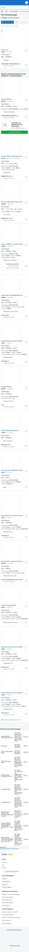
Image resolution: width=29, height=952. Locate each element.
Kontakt (4, 867)
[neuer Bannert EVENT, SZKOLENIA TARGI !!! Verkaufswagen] (14, 145)
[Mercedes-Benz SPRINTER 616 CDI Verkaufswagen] (14, 459)
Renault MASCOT (6, 99)
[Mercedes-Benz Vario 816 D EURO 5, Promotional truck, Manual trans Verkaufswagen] (14, 330)
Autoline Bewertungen (7, 902)
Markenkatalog (6, 905)
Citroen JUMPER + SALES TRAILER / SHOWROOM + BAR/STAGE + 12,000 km (7, 825)
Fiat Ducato (4, 49)
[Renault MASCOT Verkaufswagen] (14, 88)
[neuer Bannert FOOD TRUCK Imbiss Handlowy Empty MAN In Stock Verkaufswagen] (14, 191)
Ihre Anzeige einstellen (14, 132)
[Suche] (26, 7)
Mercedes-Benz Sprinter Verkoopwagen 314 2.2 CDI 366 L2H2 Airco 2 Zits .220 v (7, 839)
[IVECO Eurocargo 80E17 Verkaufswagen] (14, 594)
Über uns (4, 862)
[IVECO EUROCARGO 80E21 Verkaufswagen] (14, 420)
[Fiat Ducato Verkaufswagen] (14, 39)
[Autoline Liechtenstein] (10, 2)
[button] (26, 2)
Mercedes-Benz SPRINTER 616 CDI (12, 470)
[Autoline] (2, 11)
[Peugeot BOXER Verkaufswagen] (14, 376)
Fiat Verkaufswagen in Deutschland (9, 848)
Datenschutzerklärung (7, 897)
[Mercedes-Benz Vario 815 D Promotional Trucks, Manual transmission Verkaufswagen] (14, 505)
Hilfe (3, 865)
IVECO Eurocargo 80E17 (8, 605)
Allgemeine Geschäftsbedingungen (11, 894)
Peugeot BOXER (6, 386)
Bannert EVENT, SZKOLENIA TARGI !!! (13, 156)
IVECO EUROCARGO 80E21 (9, 430)
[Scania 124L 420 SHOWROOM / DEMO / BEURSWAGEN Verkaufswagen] (14, 284)
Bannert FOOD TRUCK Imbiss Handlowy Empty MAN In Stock (7, 814)
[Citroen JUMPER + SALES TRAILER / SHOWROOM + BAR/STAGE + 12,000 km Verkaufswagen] (14, 233)
